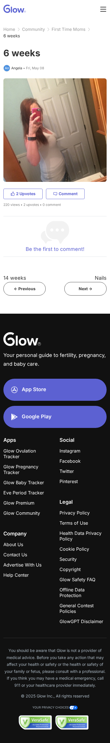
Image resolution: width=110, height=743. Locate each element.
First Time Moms (68, 29)
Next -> (85, 288)
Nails (101, 278)
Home (9, 29)
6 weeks (11, 35)
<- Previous (25, 288)
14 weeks (14, 278)
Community (33, 29)
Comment (68, 193)
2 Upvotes (26, 193)
